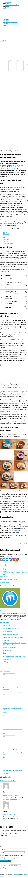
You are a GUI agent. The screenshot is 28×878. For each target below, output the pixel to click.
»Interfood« (9, 402)
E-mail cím (3, 849)
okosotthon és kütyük (12, 5)
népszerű (8, 3)
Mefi (4, 568)
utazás (7, 6)
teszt (25, 544)
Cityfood (5, 232)
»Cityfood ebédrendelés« (8, 169)
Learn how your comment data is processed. (15, 864)
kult (4, 8)
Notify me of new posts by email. (10, 858)
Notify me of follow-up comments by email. (12, 855)
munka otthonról (20, 544)
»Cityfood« (23, 406)
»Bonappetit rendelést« (13, 404)
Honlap (2, 852)
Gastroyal (6, 240)
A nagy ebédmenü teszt (5, 544)
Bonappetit (6, 236)
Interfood (6, 241)
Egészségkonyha (8, 243)
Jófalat (5, 238)
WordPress (16, 874)
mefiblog (8, 2)
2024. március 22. (10, 814)
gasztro (13, 151)
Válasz (4, 801)
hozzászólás (4, 836)
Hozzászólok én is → (8, 781)
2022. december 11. (11, 795)
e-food (15, 530)
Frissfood (6, 234)
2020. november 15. (8, 569)
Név (1, 846)
